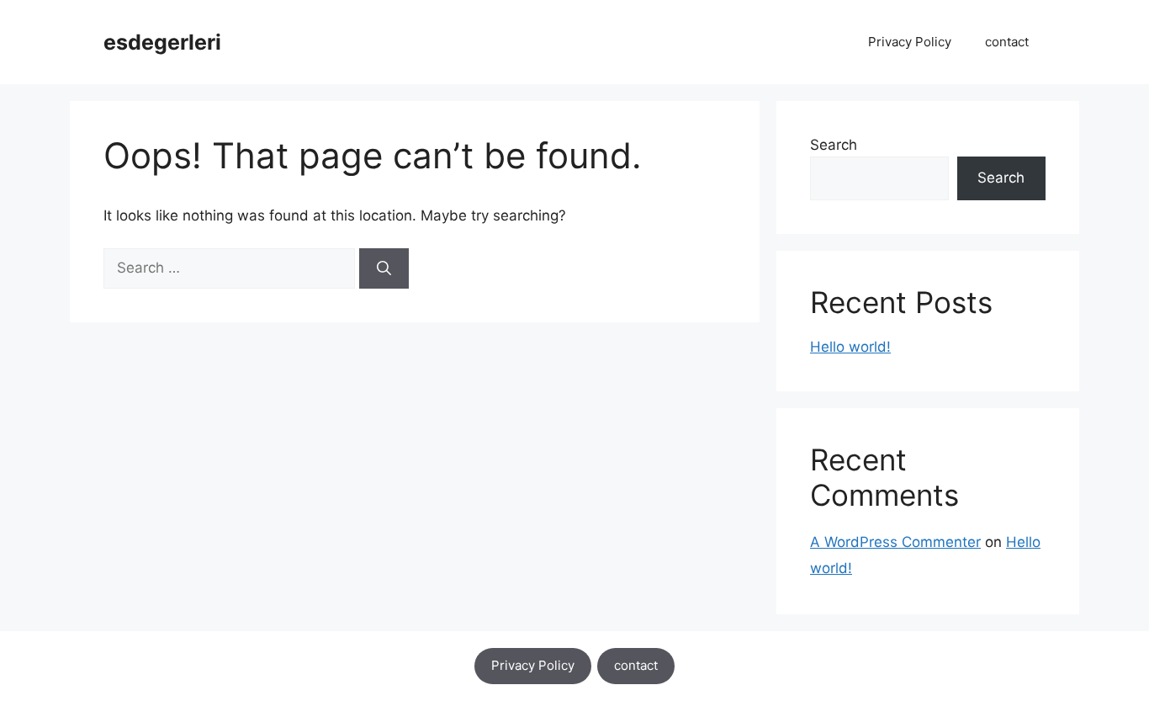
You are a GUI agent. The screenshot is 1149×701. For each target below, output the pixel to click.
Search (833, 144)
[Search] (384, 268)
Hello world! (850, 346)
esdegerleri (162, 42)
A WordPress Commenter (895, 542)
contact (1007, 42)
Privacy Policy (909, 42)
